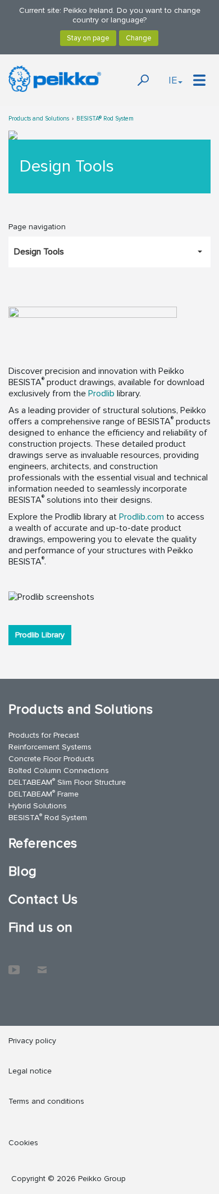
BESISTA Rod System (47, 817)
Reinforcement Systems (50, 747)
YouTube (14, 964)
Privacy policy (32, 1040)
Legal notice (30, 1071)
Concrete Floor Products (51, 758)
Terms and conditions (46, 1101)
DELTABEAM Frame (43, 793)
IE (172, 80)
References (42, 843)
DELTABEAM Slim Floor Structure (67, 781)
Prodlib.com (141, 516)
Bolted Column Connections (58, 770)
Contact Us (43, 899)
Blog (22, 871)
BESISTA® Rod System (105, 118)
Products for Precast (43, 735)
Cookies (23, 1142)
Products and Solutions (38, 118)
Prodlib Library (40, 635)
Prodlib (101, 393)
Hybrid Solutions (37, 806)
